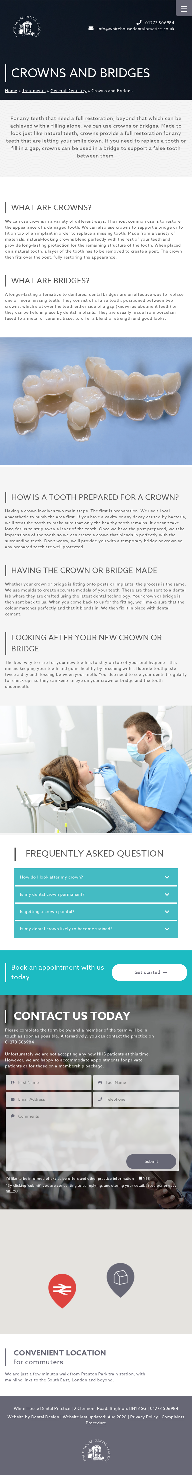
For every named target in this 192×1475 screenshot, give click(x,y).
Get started (147, 972)
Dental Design (45, 1417)
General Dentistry (68, 91)
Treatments (34, 91)
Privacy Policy (144, 1417)
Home (11, 91)
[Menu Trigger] (184, 8)
